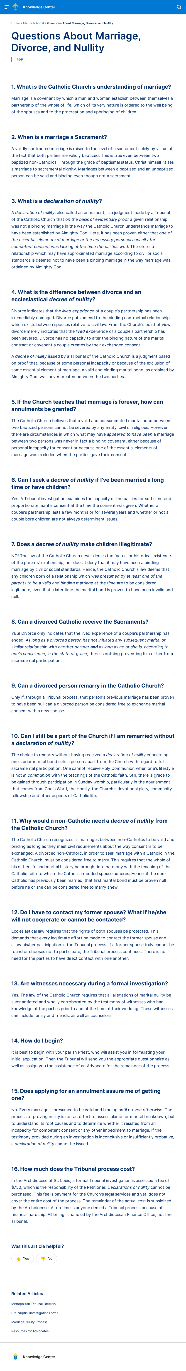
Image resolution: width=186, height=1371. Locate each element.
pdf (20, 59)
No (46, 1259)
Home (15, 23)
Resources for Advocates (30, 1331)
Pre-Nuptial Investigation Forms (34, 1313)
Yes (22, 1259)
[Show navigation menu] (6, 7)
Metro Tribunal (33, 23)
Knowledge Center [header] (39, 7)
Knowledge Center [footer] (39, 1357)
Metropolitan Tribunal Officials (33, 1304)
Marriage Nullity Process (29, 1322)
